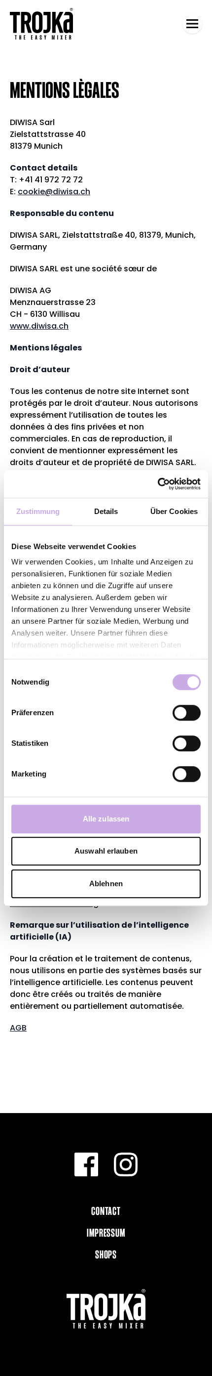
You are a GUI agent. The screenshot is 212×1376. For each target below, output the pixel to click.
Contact (106, 1211)
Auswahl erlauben (106, 851)
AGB (18, 1027)
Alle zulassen (106, 819)
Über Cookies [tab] (174, 511)
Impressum (106, 1233)
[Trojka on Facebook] (86, 1164)
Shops (106, 1254)
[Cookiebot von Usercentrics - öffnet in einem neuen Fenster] (157, 483)
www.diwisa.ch (39, 326)
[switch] (187, 713)
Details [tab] (106, 511)
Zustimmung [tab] (38, 511)
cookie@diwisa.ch (54, 191)
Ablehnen (106, 883)
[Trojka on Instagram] (126, 1164)
